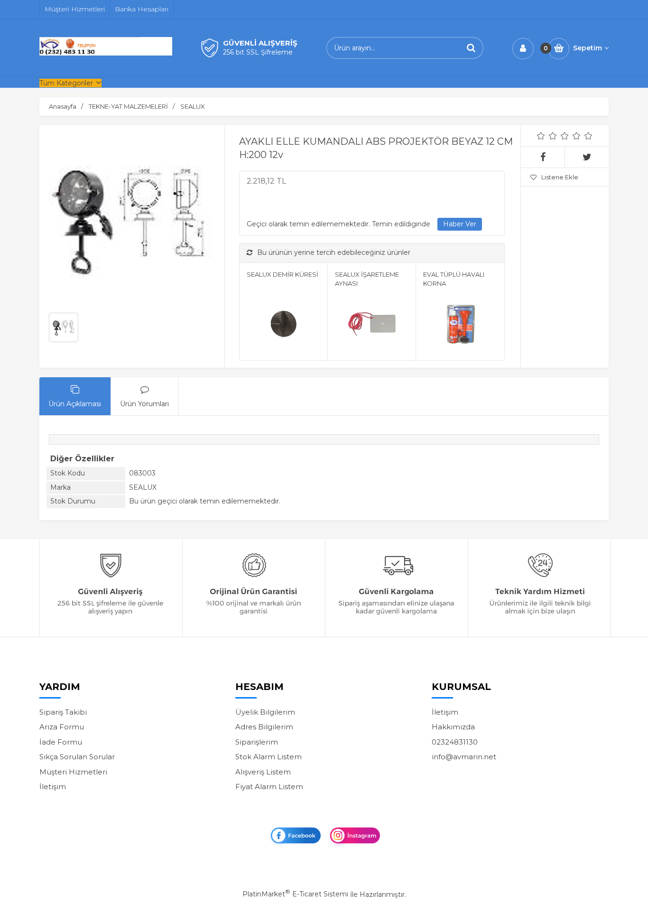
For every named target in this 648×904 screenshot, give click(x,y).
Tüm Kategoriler (66, 83)
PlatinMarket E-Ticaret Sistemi (295, 894)
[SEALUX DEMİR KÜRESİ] (283, 325)
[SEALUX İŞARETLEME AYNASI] (372, 325)
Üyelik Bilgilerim (265, 712)
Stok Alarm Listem (268, 756)
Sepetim (587, 48)
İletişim (52, 786)
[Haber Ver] (459, 224)
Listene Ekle (559, 177)
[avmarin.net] (105, 53)
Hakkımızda (453, 726)
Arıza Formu (61, 726)
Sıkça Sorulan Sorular (77, 756)
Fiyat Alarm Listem (269, 786)
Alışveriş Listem (263, 771)
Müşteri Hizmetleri (73, 771)
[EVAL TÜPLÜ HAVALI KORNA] (460, 325)
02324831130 (455, 741)
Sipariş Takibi (63, 712)
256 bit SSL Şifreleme (258, 52)
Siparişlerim (256, 741)
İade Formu (60, 741)
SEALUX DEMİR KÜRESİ (282, 274)
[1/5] (541, 135)
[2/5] (547, 135)
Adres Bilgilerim (264, 726)
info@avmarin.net (464, 756)
